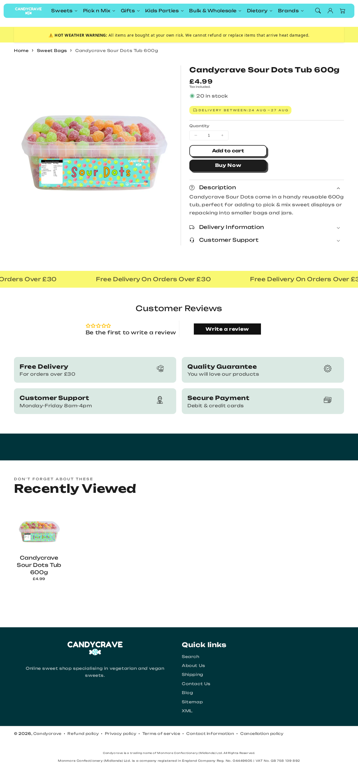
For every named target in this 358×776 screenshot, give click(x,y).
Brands (288, 10)
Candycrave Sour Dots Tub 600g (116, 50)
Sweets (62, 10)
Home (21, 50)
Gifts (128, 10)
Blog (187, 692)
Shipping (192, 674)
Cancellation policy (261, 733)
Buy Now (228, 165)
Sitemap (192, 701)
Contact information (210, 733)
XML (187, 710)
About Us (193, 665)
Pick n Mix (96, 10)
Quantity (199, 126)
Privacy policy (120, 733)
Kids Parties (162, 10)
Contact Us (196, 683)
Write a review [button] (227, 329)
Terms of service (161, 733)
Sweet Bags (52, 50)
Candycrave (47, 733)
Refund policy (83, 733)
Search (190, 656)
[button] (318, 10)
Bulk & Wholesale (213, 10)
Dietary (257, 10)
